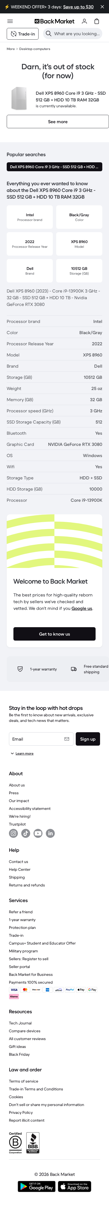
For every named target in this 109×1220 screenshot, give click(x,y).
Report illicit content (26, 1120)
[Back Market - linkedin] (50, 833)
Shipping (17, 877)
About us (17, 785)
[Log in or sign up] (84, 21)
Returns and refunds (27, 885)
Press (14, 792)
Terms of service (23, 1081)
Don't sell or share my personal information (46, 1104)
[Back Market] (54, 21)
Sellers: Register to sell (28, 958)
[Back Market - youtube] (38, 833)
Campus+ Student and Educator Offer (42, 943)
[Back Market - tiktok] (25, 833)
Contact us (18, 861)
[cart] (96, 21)
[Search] (48, 33)
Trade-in (16, 935)
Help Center (19, 869)
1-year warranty (22, 919)
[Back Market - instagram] (13, 833)
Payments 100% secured (31, 982)
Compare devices (25, 1030)
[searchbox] (77, 33)
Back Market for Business (31, 974)
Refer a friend (21, 911)
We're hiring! (19, 816)
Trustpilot (17, 824)
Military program (23, 950)
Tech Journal (20, 1023)
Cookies (16, 1096)
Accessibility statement (30, 808)
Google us (82, 608)
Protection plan (22, 927)
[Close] (102, 6)
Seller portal (19, 966)
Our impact (19, 800)
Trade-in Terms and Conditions (36, 1088)
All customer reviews (27, 1038)
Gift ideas (17, 1046)
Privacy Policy (21, 1112)
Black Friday (19, 1054)
